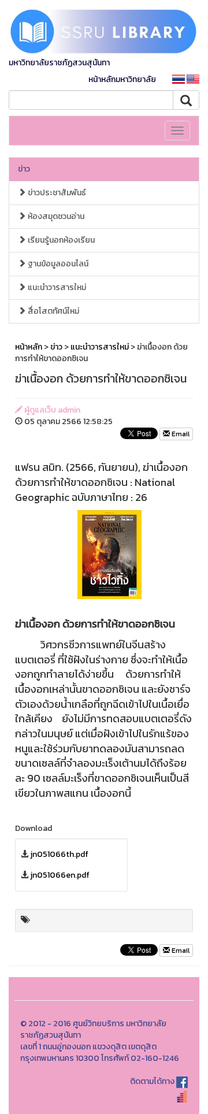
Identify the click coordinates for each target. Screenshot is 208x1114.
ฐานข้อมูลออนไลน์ (57, 264)
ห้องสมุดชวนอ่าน (55, 216)
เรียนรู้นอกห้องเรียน (60, 240)
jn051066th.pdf (59, 854)
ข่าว (24, 169)
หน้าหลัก (28, 347)
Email (180, 434)
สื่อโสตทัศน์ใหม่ (52, 311)
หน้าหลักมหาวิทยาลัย (122, 79)
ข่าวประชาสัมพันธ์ (56, 193)
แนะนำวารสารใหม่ (56, 287)
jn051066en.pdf (60, 875)
